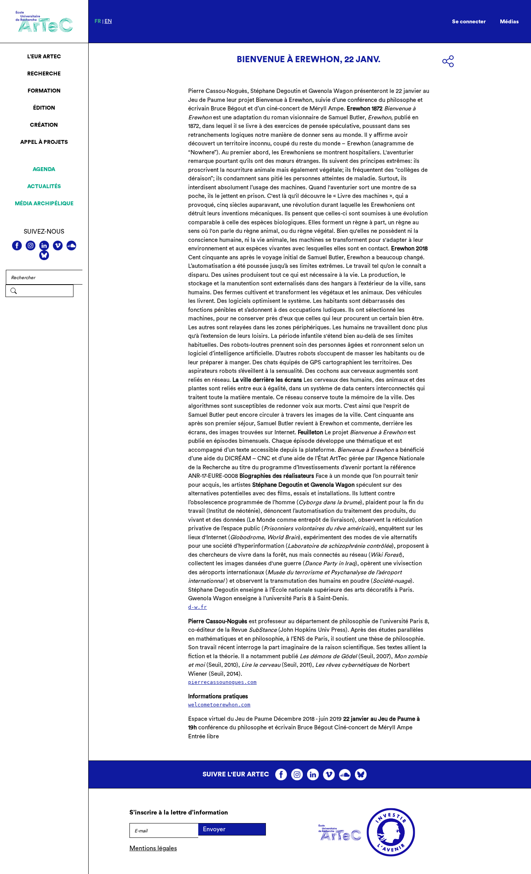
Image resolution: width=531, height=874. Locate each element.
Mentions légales (153, 848)
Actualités (44, 186)
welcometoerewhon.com (219, 705)
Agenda (44, 169)
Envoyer (214, 829)
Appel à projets (44, 142)
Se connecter (469, 21)
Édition (44, 108)
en (108, 21)
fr (97, 21)
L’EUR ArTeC (44, 56)
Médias (509, 21)
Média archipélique (44, 203)
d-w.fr (197, 607)
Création (44, 125)
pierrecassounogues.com (222, 682)
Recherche (44, 74)
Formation (44, 91)
